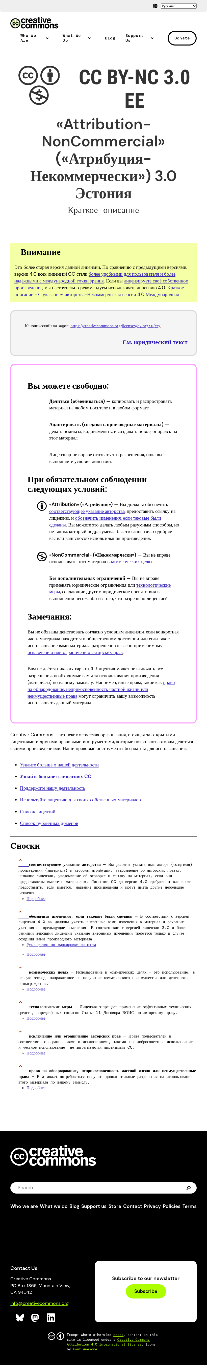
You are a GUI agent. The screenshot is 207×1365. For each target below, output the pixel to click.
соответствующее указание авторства (87, 511)
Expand (49, 40)
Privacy (152, 1206)
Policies (171, 1206)
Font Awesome (85, 1349)
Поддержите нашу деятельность (52, 788)
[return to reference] (23, 864)
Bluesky (20, 1317)
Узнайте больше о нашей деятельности (59, 765)
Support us (94, 1206)
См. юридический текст (155, 342)
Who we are (24, 1206)
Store (115, 1206)
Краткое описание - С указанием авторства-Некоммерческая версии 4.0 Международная (99, 291)
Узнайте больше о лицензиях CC (55, 776)
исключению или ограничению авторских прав (75, 652)
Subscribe (145, 1291)
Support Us (134, 38)
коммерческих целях (132, 561)
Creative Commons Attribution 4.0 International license (108, 1342)
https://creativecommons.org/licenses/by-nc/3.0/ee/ (115, 325)
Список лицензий (37, 811)
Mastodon (35, 1317)
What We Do (72, 38)
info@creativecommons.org (39, 1303)
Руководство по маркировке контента (61, 944)
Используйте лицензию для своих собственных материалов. (81, 800)
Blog (110, 38)
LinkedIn (51, 1317)
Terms (190, 1206)
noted (118, 1335)
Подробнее (36, 898)
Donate (182, 38)
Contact (132, 1206)
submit (189, 1187)
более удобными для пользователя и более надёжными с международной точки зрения (94, 277)
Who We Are (28, 38)
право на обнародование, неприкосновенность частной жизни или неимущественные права (101, 689)
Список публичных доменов (49, 823)
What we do (54, 1206)
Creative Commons (34, 23)
